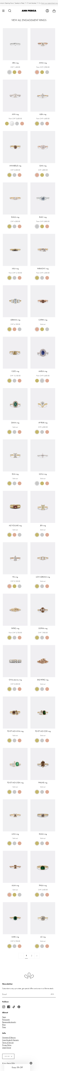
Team (4, 1017)
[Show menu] (4, 10)
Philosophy (6, 1019)
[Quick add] (6, 57)
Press (4, 1027)
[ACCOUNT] (47, 10)
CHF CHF (7, 1056)
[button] (17, 1067)
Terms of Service (8, 1042)
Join (52, 994)
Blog (3, 1024)
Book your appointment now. (49, 3)
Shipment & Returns (9, 1037)
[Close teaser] (31, 1063)
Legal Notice (6, 1047)
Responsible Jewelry (9, 1022)
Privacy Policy (6, 1045)
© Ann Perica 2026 (8, 1063)
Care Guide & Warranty (10, 1040)
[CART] (54, 10)
